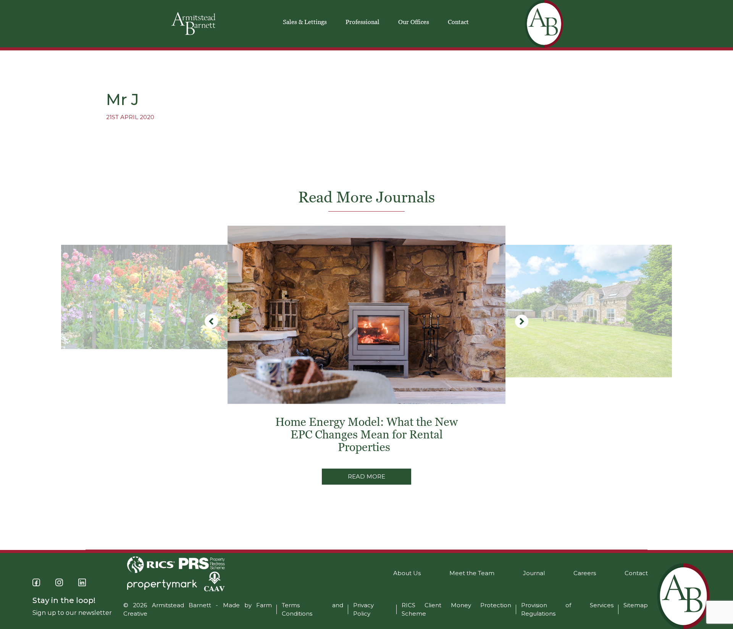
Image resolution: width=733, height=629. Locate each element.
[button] (522, 321)
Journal (534, 573)
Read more (366, 476)
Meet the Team (471, 573)
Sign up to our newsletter (72, 612)
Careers (584, 573)
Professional (362, 21)
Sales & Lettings (305, 21)
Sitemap (635, 605)
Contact (458, 21)
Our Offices (413, 21)
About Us (407, 573)
